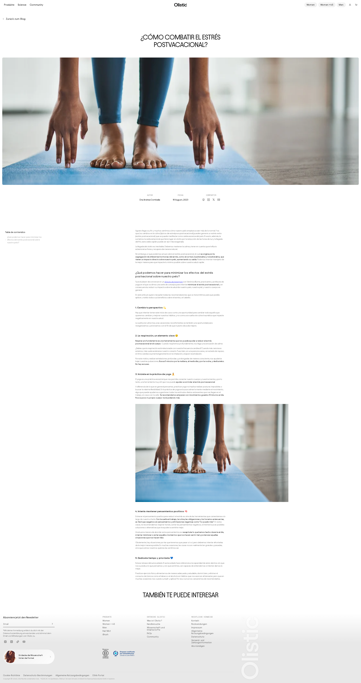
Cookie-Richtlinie (11, 675)
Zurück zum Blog (16, 18)
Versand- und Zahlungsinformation (201, 641)
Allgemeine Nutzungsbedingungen (202, 632)
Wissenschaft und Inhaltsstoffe (156, 628)
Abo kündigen (198, 646)
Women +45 (326, 5)
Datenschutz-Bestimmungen (37, 675)
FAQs (149, 633)
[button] (356, 5)
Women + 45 (109, 624)
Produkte (9, 4)
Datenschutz (197, 637)
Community (36, 4)
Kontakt (195, 621)
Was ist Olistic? (154, 621)
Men (341, 5)
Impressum (196, 627)
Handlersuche (153, 624)
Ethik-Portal (98, 675)
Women (311, 5)
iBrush (105, 634)
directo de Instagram (174, 282)
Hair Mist (107, 631)
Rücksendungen (199, 624)
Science (22, 4)
